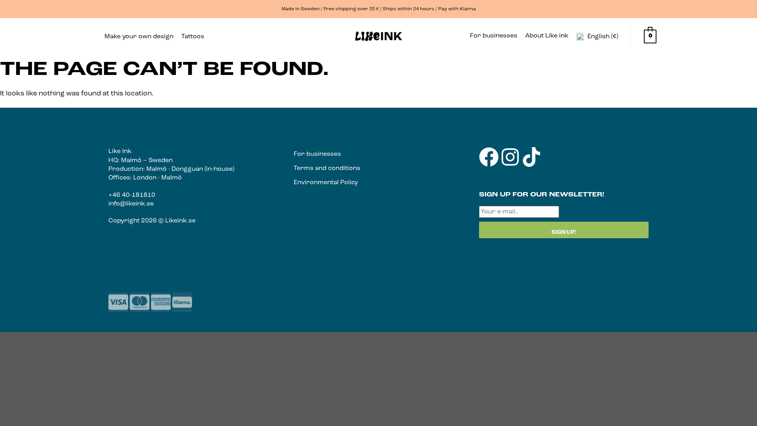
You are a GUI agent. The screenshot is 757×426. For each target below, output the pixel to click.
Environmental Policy (326, 182)
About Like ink (547, 36)
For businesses (493, 36)
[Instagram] (510, 157)
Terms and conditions (327, 168)
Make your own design (138, 37)
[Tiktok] (531, 157)
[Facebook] (489, 157)
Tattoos (192, 37)
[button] (194, 37)
